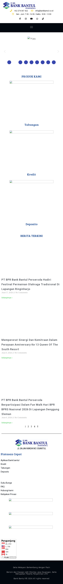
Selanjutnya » (6, 298)
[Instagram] (26, 19)
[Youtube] (31, 19)
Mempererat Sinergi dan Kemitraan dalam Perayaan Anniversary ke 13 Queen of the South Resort (29, 344)
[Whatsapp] (37, 19)
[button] (31, 27)
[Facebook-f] (20, 19)
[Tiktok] (43, 19)
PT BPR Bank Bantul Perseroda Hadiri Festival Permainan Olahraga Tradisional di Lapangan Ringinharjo (30, 284)
